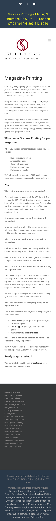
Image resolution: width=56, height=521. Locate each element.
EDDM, (48, 497)
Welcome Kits (36, 517)
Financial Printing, (24, 501)
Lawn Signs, (10, 504)
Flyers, (36, 501)
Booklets (22, 491)
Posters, (9, 510)
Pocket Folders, (33, 507)
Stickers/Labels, (22, 514)
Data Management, (21, 497)
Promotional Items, (23, 510)
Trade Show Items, (40, 514)
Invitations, (45, 501)
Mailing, (43, 504)
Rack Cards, (37, 510)
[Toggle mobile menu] (50, 40)
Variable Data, (19, 517)
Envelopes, (11, 501)
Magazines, (33, 504)
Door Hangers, (38, 497)
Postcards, (46, 507)
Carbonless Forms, (20, 494)
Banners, (13, 491)
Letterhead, (22, 504)
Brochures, (32, 491)
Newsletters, (20, 507)
